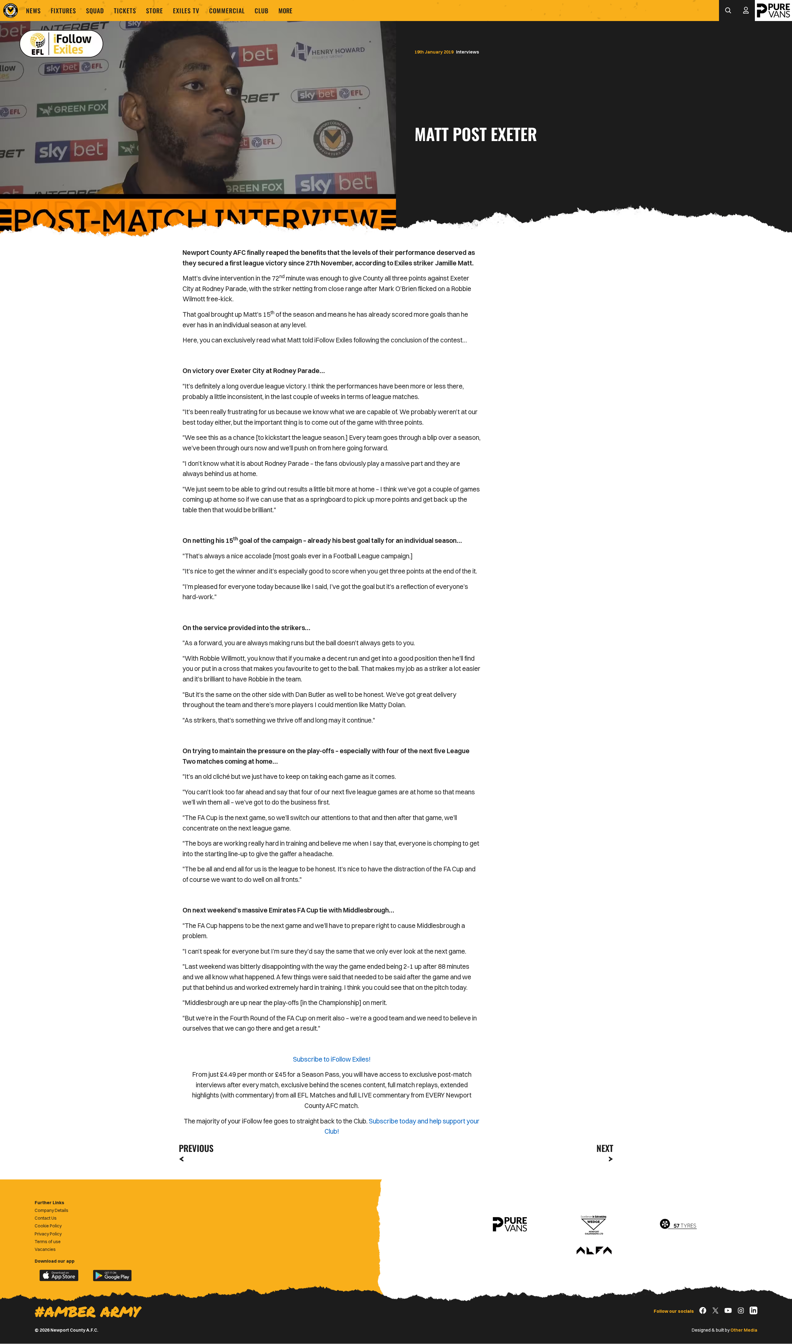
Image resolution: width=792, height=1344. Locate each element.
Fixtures (63, 10)
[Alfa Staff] (594, 1251)
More (285, 10)
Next (604, 1148)
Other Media (743, 1330)
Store (154, 10)
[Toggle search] (728, 10)
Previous (194, 1148)
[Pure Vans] (773, 10)
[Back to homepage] (10, 10)
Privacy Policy (48, 1234)
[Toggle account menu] (746, 10)
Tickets (125, 10)
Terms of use (48, 1241)
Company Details (51, 1210)
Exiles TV (186, 10)
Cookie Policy (48, 1226)
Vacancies (45, 1249)
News (33, 10)
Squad (95, 10)
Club (262, 10)
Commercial (227, 10)
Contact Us (46, 1218)
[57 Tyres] (678, 1224)
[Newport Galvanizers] (594, 1224)
